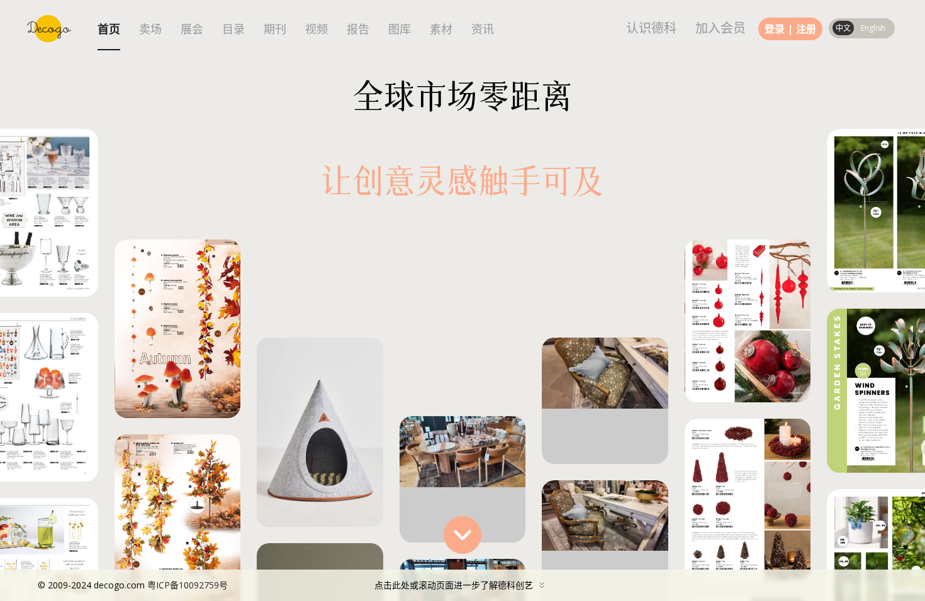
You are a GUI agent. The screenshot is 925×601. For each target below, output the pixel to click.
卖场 (150, 29)
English (873, 28)
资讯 (482, 29)
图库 (399, 29)
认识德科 (651, 27)
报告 (358, 29)
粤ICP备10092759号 (187, 585)
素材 (441, 29)
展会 (192, 29)
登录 (775, 29)
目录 (233, 29)
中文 (843, 28)
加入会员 (720, 27)
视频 (316, 29)
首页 (109, 29)
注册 (806, 29)
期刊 (275, 29)
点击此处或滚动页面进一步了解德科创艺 (285, 585)
